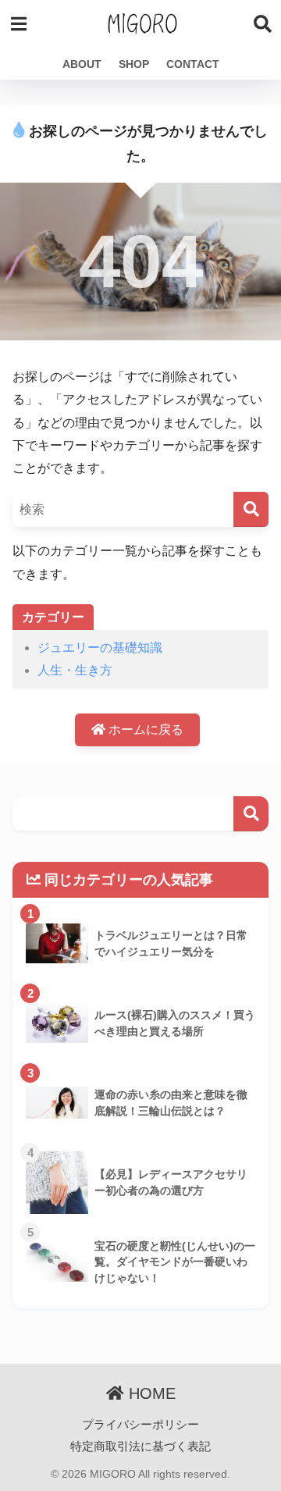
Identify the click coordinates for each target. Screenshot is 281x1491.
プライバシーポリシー (140, 1424)
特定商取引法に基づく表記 (140, 1446)
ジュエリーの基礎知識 (99, 647)
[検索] (251, 509)
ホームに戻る (144, 729)
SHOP (134, 64)
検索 (251, 813)
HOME (150, 1393)
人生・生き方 (74, 670)
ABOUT (81, 64)
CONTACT (192, 64)
